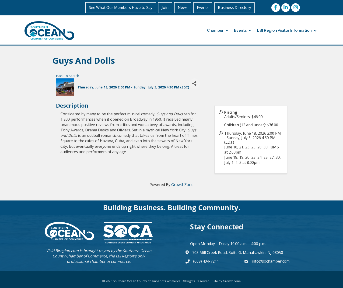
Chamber (215, 30)
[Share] (194, 83)
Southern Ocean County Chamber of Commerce (101, 253)
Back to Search (67, 76)
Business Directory (234, 7)
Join (165, 7)
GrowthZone (182, 184)
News (183, 7)
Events (203, 7)
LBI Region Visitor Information (284, 30)
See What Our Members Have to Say (120, 7)
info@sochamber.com (271, 261)
